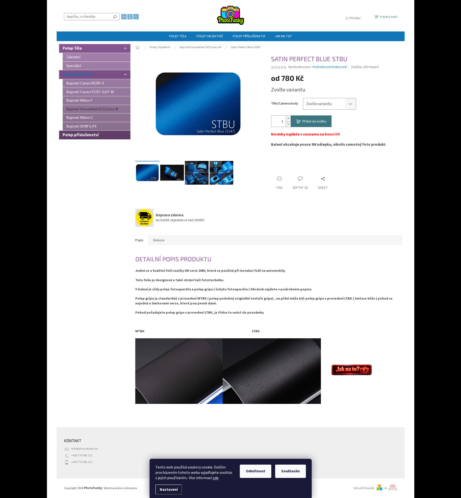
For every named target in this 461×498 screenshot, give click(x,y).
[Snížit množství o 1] (288, 124)
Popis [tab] (139, 240)
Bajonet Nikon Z (79, 117)
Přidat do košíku (314, 121)
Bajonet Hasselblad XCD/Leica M (92, 109)
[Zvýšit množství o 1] (288, 118)
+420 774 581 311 (81, 455)
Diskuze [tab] (159, 240)
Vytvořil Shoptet (364, 488)
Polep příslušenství (81, 135)
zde (216, 478)
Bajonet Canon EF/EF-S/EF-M (89, 92)
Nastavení (169, 489)
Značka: (364, 67)
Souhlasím (290, 471)
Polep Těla (72, 48)
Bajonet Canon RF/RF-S (85, 83)
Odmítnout (255, 471)
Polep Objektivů (77, 74)
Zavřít (296, 169)
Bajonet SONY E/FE (81, 126)
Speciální (73, 65)
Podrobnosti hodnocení (330, 67)
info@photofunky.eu (84, 448)
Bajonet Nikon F (79, 100)
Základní (73, 57)
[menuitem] (177, 36)
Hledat (115, 17)
